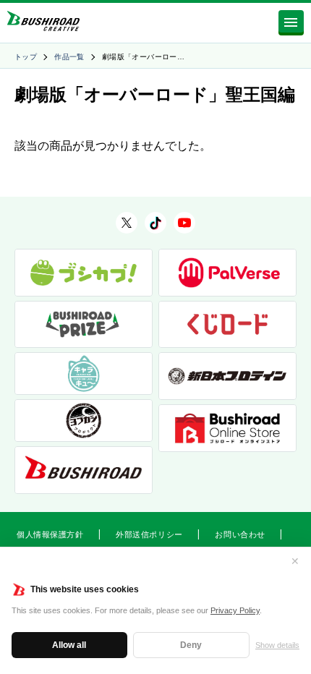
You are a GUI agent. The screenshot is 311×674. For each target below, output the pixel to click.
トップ (25, 57)
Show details (277, 645)
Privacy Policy (235, 610)
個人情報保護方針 (50, 534)
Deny (191, 645)
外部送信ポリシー (149, 534)
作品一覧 (69, 57)
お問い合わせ (240, 534)
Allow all (69, 645)
